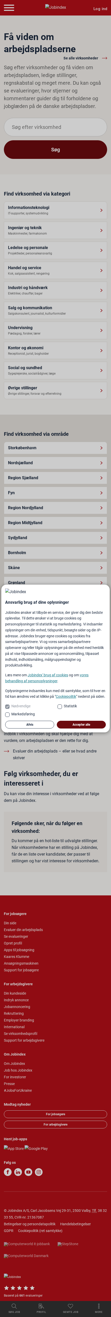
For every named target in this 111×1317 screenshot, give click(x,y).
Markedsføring (23, 714)
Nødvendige (20, 706)
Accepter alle (81, 724)
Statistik (70, 706)
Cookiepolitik (66, 696)
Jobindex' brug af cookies (48, 675)
